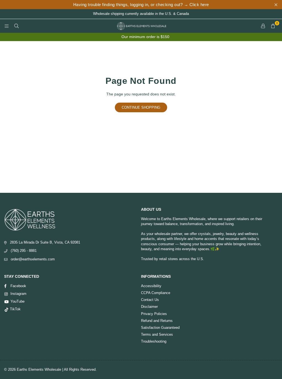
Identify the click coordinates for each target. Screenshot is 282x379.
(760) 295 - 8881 (24, 251)
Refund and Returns (157, 321)
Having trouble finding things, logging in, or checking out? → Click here (141, 4)
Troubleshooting (153, 341)
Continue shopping (141, 107)
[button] (273, 26)
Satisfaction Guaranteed (160, 327)
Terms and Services (157, 334)
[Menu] (7, 26)
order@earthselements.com (33, 259)
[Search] (16, 26)
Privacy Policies (154, 314)
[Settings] (263, 26)
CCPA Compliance (155, 293)
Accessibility (151, 286)
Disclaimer (149, 307)
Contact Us (150, 300)
